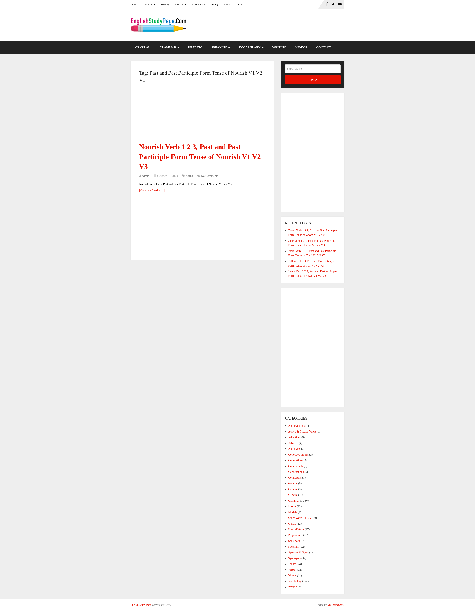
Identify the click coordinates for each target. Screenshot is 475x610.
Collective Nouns (298, 454)
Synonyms (294, 558)
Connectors (295, 477)
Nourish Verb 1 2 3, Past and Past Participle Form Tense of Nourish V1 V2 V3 (200, 156)
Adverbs (293, 443)
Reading (164, 4)
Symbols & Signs (298, 552)
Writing (214, 4)
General (134, 4)
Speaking (179, 4)
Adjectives (294, 437)
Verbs (189, 175)
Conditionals (295, 466)
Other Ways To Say (299, 517)
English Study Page (141, 605)
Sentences (294, 540)
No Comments (209, 175)
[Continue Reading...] (152, 190)
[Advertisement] (202, 114)
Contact (240, 4)
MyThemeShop (335, 605)
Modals (292, 512)
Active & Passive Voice (302, 431)
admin (145, 175)
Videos (226, 4)
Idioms (292, 506)
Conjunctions (296, 471)
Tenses (292, 563)
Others (292, 523)
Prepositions (295, 535)
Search (313, 79)
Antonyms (294, 448)
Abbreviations (296, 425)
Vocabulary (197, 4)
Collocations (295, 460)
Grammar (148, 4)
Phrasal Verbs (296, 529)
